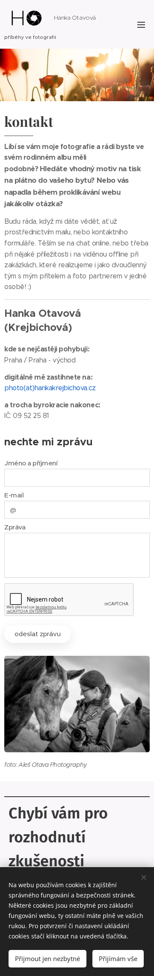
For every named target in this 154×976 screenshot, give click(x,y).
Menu (141, 24)
